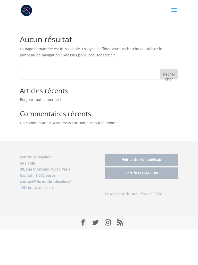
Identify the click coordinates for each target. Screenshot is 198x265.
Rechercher (169, 75)
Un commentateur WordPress (45, 122)
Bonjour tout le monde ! (40, 99)
